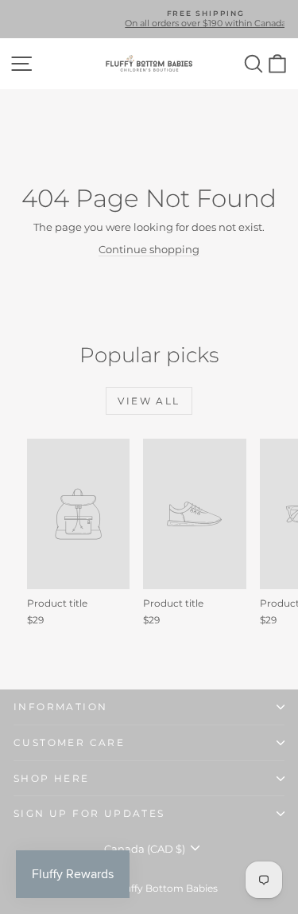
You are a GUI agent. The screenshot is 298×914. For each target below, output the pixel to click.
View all (149, 401)
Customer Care (69, 742)
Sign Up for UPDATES (89, 813)
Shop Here (52, 778)
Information (60, 707)
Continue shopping (149, 249)
